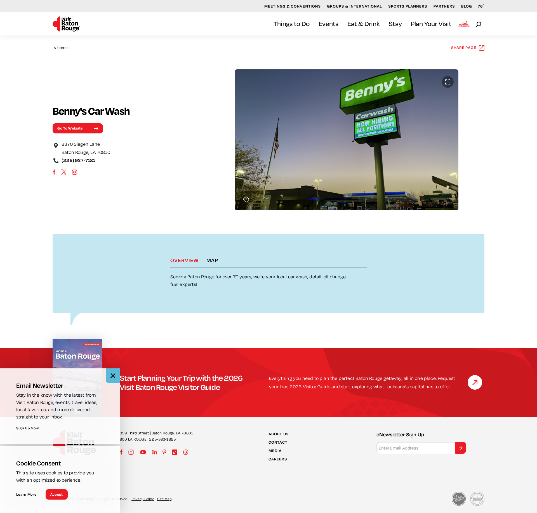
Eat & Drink (363, 24)
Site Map (164, 498)
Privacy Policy (142, 498)
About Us (278, 433)
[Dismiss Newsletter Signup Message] (113, 375)
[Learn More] (475, 382)
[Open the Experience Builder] (464, 24)
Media (275, 450)
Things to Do (292, 24)
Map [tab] (212, 260)
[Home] (66, 24)
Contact (277, 442)
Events (328, 24)
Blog (466, 6)
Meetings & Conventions (292, 6)
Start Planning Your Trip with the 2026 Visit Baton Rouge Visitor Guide (181, 382)
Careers (277, 459)
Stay (395, 24)
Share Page (463, 47)
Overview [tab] (184, 260)
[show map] (56, 145)
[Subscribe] (460, 448)
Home (61, 48)
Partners (444, 6)
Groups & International (354, 6)
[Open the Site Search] (478, 24)
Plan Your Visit (431, 24)
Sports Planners (407, 6)
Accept (56, 494)
